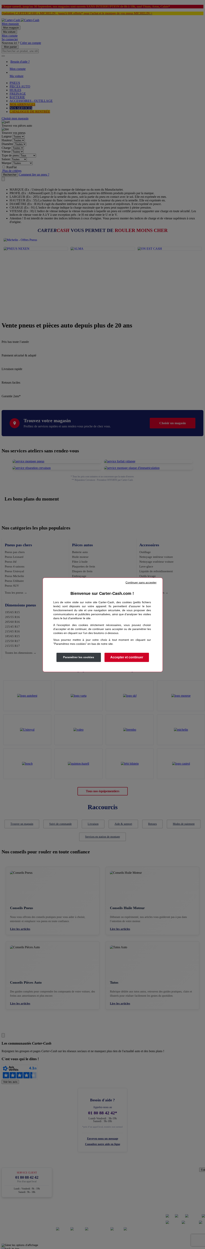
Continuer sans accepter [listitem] (141, 582)
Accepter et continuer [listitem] (126, 657)
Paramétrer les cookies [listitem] (78, 657)
